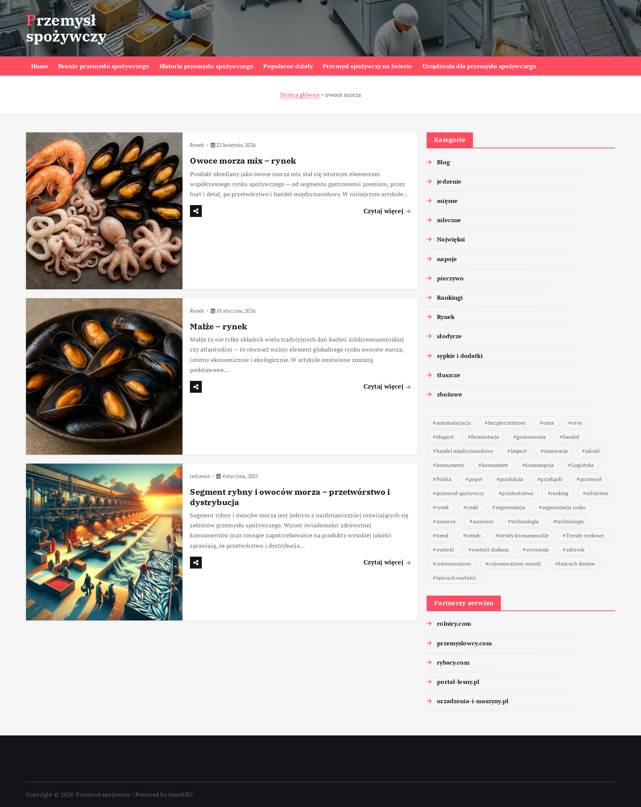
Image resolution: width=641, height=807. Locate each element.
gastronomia (531, 436)
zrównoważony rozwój (515, 563)
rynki (472, 507)
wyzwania (537, 549)
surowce (446, 521)
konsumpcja (539, 464)
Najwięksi (451, 239)
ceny (576, 422)
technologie (570, 521)
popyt (476, 478)
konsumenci (450, 464)
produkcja (511, 478)
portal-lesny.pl (458, 682)
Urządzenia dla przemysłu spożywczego (480, 66)
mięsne (447, 201)
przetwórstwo (517, 493)
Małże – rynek (218, 326)
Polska (443, 478)
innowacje (556, 450)
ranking (559, 493)
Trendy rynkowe (585, 535)
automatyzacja (453, 422)
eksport (445, 436)
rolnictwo (597, 493)
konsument (495, 464)
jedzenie (200, 476)
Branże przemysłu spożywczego (103, 66)
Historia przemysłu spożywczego (207, 66)
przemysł (591, 478)
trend (442, 535)
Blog (443, 162)
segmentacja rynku (564, 507)
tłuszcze (448, 375)
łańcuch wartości (456, 577)
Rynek (197, 144)
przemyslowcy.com (464, 643)
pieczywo (450, 278)
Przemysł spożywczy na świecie (367, 66)
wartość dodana (490, 549)
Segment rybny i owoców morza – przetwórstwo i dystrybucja (290, 496)
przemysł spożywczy (460, 493)
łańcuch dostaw (576, 563)
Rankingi (450, 297)
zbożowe (449, 394)
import (519, 450)
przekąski (551, 478)
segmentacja (510, 507)
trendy (473, 535)
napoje (447, 259)
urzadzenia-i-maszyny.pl (472, 701)
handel (571, 436)
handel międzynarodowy (464, 450)
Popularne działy (288, 66)
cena (548, 422)
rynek (442, 507)
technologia (525, 521)
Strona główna (299, 94)
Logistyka (582, 464)
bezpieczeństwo (507, 422)
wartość (445, 549)
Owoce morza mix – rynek (243, 160)
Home (40, 66)
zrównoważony (453, 563)
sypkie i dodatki (460, 356)
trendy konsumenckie (524, 535)
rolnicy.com (454, 623)
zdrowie (575, 549)
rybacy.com (453, 662)
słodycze (449, 336)
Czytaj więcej (384, 211)
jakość (592, 450)
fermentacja (485, 436)
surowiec (483, 521)
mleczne (449, 220)
